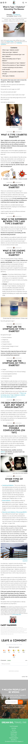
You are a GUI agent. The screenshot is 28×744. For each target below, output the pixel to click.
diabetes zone (14, 734)
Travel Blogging (13, 732)
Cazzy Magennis (8, 625)
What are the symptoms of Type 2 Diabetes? (13, 65)
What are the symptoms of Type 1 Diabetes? (13, 63)
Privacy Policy (10, 41)
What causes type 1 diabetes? (10, 52)
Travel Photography (14, 726)
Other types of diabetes (8, 76)
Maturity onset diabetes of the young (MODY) (14, 512)
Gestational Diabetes (8, 485)
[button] (26, 2)
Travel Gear (13, 728)
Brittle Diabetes (6, 500)
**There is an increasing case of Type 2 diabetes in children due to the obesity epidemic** (13, 395)
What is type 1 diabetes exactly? (10, 50)
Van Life (13, 730)
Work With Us (14, 739)
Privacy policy (14, 736)
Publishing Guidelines (13, 737)
